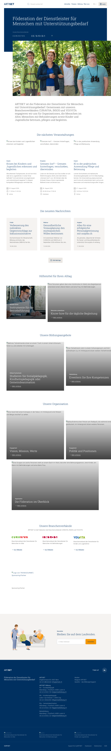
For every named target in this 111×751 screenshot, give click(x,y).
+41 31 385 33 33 (45, 682)
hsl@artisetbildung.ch (59, 692)
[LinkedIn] (104, 670)
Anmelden (91, 641)
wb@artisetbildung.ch (59, 715)
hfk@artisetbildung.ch (59, 700)
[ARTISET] (15, 4)
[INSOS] (38, 36)
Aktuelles (67, 4)
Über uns (86, 4)
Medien (77, 677)
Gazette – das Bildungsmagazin (85, 682)
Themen (74, 4)
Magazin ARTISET (81, 680)
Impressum (88, 746)
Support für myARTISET (75, 746)
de (94, 4)
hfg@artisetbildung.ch (59, 708)
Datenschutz (98, 746)
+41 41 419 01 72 (45, 715)
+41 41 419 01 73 (45, 708)
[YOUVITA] (55, 36)
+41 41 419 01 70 (45, 692)
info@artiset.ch (57, 682)
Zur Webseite (18, 550)
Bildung (80, 4)
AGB (105, 746)
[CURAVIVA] (19, 36)
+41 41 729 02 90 (45, 700)
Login (104, 4)
